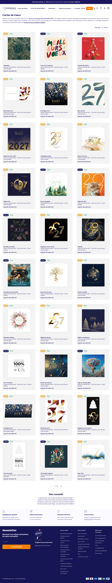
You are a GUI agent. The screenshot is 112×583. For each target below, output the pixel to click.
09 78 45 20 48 (88, 519)
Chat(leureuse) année (11, 292)
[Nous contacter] (94, 8)
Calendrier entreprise (66, 566)
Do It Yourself (8, 383)
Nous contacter (82, 533)
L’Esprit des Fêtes (83, 65)
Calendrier (51, 8)
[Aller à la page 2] (61, 486)
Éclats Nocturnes (46, 383)
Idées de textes (82, 551)
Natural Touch (82, 156)
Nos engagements (100, 538)
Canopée (6, 65)
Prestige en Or (45, 111)
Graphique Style (46, 156)
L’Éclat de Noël (82, 292)
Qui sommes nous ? (100, 535)
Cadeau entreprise (65, 8)
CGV (96, 545)
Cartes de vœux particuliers (99, 542)
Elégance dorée (46, 337)
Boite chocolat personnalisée (64, 546)
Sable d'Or (7, 201)
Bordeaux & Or (8, 111)
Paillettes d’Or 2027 (10, 156)
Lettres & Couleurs (47, 65)
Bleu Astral (81, 111)
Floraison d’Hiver (9, 337)
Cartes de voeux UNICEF (65, 537)
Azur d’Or (81, 473)
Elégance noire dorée (47, 247)
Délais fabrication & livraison (83, 548)
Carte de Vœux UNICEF (38, 8)
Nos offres (63, 569)
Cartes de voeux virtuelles (65, 555)
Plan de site (98, 553)
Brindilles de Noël (9, 247)
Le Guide (77, 8)
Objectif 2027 (82, 201)
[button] (77, 2)
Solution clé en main (83, 544)
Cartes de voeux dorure (65, 541)
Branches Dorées (46, 292)
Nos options (81, 541)
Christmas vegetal (47, 473)
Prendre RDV (81, 536)
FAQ (79, 554)
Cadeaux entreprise (65, 563)
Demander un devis (83, 539)
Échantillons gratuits (66, 533)
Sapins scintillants (83, 337)
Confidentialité (99, 548)
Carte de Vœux (22, 8)
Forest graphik (45, 201)
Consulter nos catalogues (64, 572)
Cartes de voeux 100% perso (66, 560)
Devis (89, 8)
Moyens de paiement (101, 551)
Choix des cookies (83, 557)
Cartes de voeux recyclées (65, 551)
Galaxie (80, 247)
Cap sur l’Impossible (84, 383)
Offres (83, 8)
